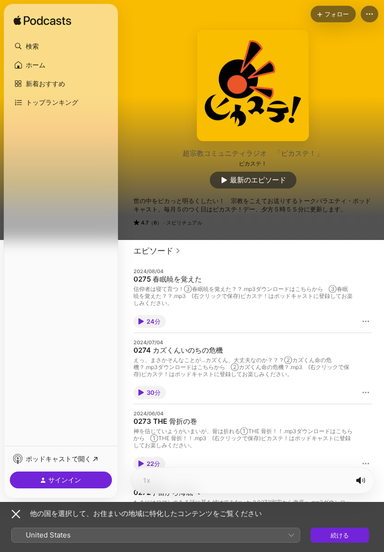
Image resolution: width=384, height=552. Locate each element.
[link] (157, 251)
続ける (340, 535)
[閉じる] (16, 514)
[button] (60, 46)
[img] (42, 21)
